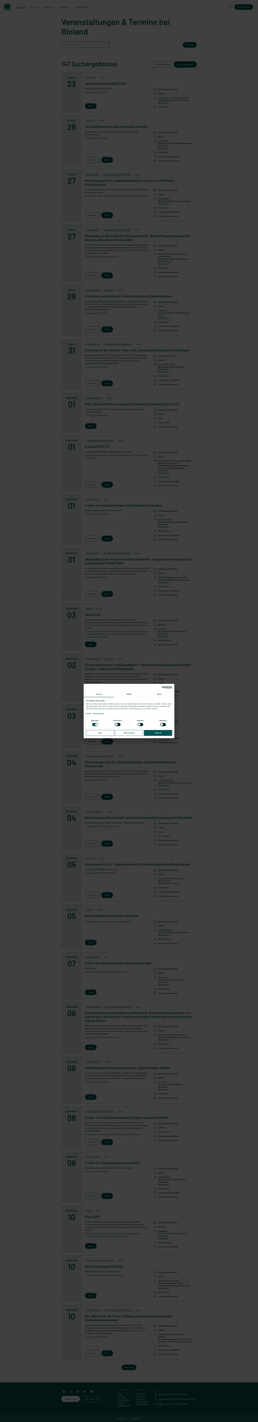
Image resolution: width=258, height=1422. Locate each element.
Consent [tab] (99, 694)
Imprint (89, 713)
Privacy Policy (98, 713)
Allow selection (129, 733)
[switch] (118, 724)
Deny (100, 733)
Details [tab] (129, 694)
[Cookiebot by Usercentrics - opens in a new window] (163, 687)
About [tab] (159, 694)
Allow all (158, 733)
